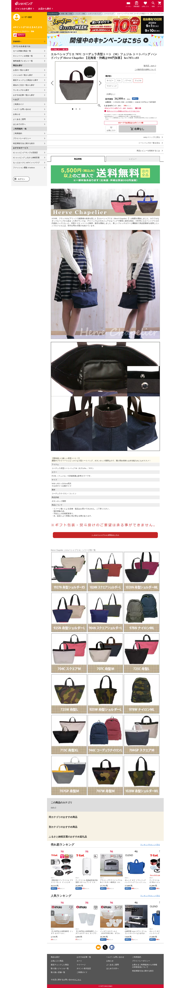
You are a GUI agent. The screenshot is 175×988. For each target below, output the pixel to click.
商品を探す (55, 957)
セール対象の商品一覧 (22, 51)
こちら (78, 980)
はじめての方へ (19, 124)
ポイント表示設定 (84, 968)
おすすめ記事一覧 (84, 957)
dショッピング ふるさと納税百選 (26, 158)
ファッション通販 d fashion (24, 168)
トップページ (53, 14)
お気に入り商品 (57, 961)
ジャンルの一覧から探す (23, 75)
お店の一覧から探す (21, 70)
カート (79, 961)
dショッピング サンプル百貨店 (25, 153)
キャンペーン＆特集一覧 (23, 56)
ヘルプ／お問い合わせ (22, 109)
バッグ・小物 (80, 14)
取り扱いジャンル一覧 (60, 968)
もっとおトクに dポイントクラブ (26, 163)
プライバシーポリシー (22, 138)
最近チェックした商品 (60, 965)
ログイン (21, 179)
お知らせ (16, 114)
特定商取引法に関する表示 (24, 143)
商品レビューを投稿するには (148, 151)
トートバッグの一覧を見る (149, 143)
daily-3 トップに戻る (151, 137)
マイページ (81, 965)
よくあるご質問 (19, 119)
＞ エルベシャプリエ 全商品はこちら (105, 535)
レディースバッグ (94, 14)
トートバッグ (109, 14)
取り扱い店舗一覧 (58, 972)
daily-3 (53, 807)
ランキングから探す (21, 90)
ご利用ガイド (18, 104)
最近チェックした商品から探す (25, 80)
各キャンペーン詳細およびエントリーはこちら (123, 111)
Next (158, 862)
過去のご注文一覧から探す (24, 85)
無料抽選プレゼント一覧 (23, 61)
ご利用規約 (17, 133)
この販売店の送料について (145, 69)
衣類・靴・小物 (66, 14)
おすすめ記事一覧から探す (24, 95)
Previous (52, 862)
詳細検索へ (17, 41)
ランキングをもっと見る (150, 845)
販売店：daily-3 (150, 66)
